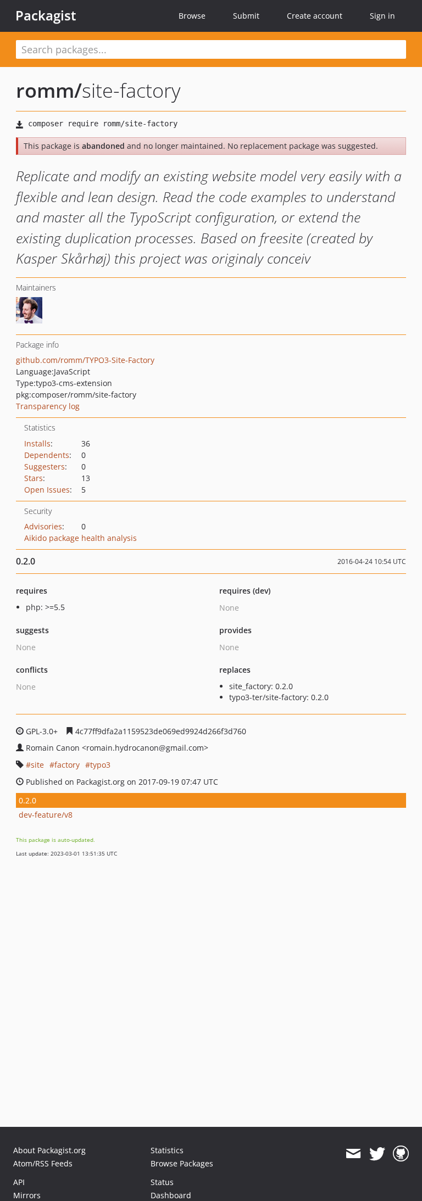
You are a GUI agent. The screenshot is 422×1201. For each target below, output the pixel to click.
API (19, 1182)
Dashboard (171, 1195)
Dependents (46, 455)
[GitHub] (401, 1154)
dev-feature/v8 (46, 814)
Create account (314, 15)
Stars (33, 478)
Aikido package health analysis (80, 538)
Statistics (167, 1150)
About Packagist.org (49, 1150)
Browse (192, 15)
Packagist (45, 15)
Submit (246, 15)
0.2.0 (27, 800)
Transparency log (48, 406)
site (37, 764)
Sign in (382, 15)
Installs (37, 443)
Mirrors (27, 1195)
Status (162, 1182)
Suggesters (44, 466)
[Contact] (353, 1154)
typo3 (100, 764)
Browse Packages (182, 1163)
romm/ (49, 90)
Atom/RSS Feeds (43, 1163)
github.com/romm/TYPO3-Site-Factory (85, 360)
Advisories (43, 526)
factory (67, 764)
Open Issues (47, 489)
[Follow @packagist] (377, 1154)
